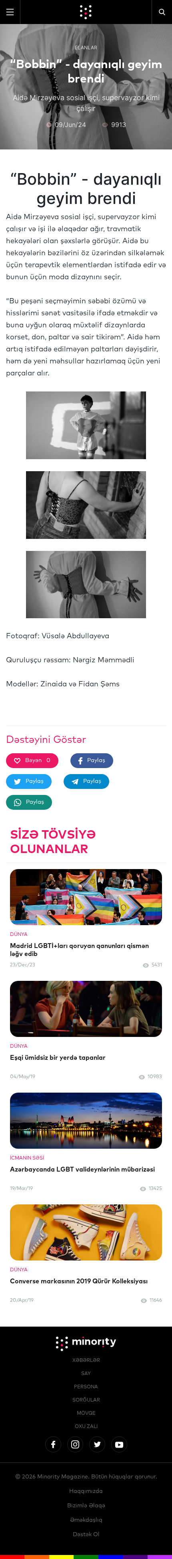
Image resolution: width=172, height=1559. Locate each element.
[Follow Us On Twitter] (97, 1444)
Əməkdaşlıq (86, 1520)
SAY (86, 1373)
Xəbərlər (86, 1360)
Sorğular (86, 1400)
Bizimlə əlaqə (86, 1506)
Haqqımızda (86, 1491)
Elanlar (86, 47)
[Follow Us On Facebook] (53, 1444)
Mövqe (86, 1413)
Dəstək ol (86, 1534)
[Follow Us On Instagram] (75, 1444)
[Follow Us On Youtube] (119, 1444)
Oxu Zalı (86, 1426)
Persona (86, 1387)
